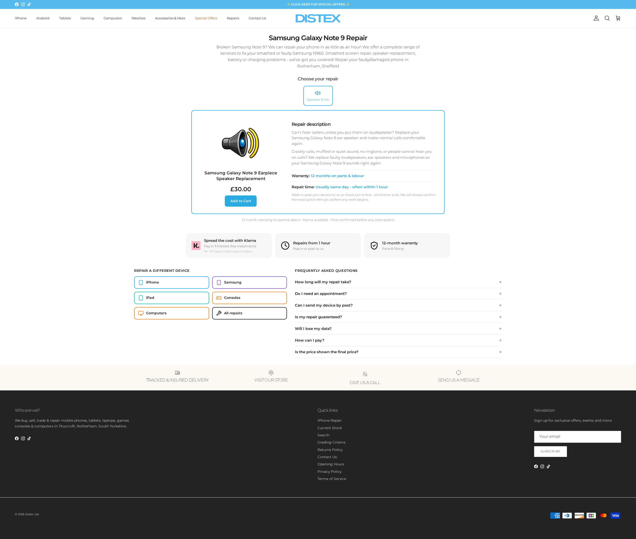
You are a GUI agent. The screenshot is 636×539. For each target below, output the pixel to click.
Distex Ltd (32, 514)
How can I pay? (309, 340)
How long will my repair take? (323, 282)
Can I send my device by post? (324, 305)
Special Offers (206, 18)
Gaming (87, 18)
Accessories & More (170, 18)
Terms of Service (332, 478)
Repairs (233, 18)
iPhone (21, 18)
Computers (113, 18)
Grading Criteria (331, 442)
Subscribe (550, 451)
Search (323, 435)
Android (42, 18)
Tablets (65, 18)
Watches (138, 18)
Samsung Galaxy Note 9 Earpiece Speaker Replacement (240, 175)
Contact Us (257, 18)
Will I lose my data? (313, 328)
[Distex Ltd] (318, 18)
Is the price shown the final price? (326, 351)
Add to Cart (240, 201)
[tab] (318, 96)
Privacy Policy (329, 471)
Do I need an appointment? (321, 293)
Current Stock (330, 428)
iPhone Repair (330, 420)
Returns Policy (330, 449)
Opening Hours (331, 464)
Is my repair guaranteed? (318, 317)
